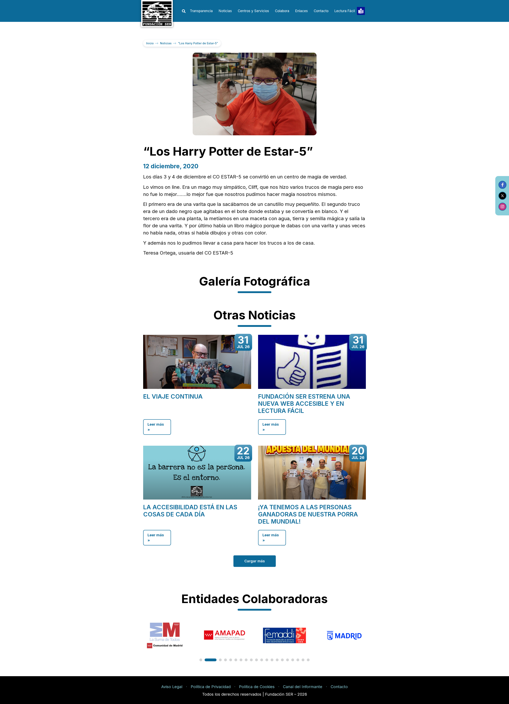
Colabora (282, 11)
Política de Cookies (257, 686)
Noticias (225, 11)
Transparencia (201, 11)
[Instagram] (502, 207)
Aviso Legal (171, 686)
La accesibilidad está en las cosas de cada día (190, 511)
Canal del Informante (302, 686)
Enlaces (301, 11)
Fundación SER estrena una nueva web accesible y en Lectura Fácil (304, 403)
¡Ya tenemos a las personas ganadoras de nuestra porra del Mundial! (308, 514)
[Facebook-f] (502, 185)
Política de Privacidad (211, 686)
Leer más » (156, 427)
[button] (183, 11)
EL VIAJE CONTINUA (173, 396)
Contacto (321, 11)
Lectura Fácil (344, 11)
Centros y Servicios (253, 11)
